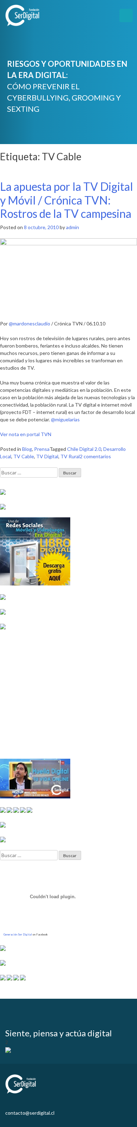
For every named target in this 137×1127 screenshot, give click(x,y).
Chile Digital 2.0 (84, 449)
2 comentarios (95, 456)
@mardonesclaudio (30, 323)
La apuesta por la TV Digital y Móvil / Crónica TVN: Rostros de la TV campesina (66, 200)
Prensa (42, 449)
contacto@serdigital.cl (29, 1113)
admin (72, 227)
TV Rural (70, 456)
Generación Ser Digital (18, 934)
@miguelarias (65, 419)
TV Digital (47, 456)
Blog (27, 449)
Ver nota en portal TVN (25, 434)
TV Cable (23, 456)
